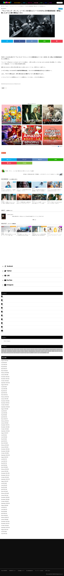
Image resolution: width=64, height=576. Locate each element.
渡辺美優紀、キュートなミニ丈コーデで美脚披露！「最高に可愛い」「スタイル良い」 (20, 322)
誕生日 (35, 352)
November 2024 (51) (5, 402)
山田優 (5, 352)
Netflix (15, 349)
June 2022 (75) (4, 461)
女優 (2, 352)
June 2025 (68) (4, 388)
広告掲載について (21, 570)
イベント (47, 349)
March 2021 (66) (4, 491)
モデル (45, 351)
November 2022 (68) (5, 451)
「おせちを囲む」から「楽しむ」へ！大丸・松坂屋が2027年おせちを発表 (23, 235)
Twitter (35, 219)
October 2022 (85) (5, 453)
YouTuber (32, 349)
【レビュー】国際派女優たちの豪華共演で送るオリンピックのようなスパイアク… (24, 203)
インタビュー (4, 351)
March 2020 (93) (4, 515)
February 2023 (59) (5, 445)
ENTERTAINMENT (17, 2)
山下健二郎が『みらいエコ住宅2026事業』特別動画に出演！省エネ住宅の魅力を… (39, 235)
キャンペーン (9, 351)
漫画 (25, 352)
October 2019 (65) (5, 525)
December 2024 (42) (5, 400)
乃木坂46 (56, 351)
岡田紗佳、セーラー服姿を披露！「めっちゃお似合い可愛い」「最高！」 (17, 296)
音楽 (48, 352)
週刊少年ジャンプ (43, 352)
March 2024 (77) (4, 418)
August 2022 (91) (4, 457)
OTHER (50, 2)
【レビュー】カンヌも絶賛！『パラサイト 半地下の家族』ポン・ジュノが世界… (39, 203)
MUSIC (46, 2)
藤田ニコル (31, 352)
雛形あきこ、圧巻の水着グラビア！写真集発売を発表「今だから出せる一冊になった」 (20, 300)
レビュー (49, 351)
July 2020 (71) (4, 507)
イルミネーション (53, 349)
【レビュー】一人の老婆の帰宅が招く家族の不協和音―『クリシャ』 (24, 190)
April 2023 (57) (4, 441)
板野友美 (22, 352)
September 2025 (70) (5, 382)
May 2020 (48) (4, 511)
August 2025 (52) (4, 384)
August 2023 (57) (4, 433)
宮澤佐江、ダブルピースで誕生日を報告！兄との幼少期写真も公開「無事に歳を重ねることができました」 (24, 326)
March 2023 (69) (4, 443)
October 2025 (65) (5, 380)
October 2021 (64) (5, 477)
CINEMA (24, 2)
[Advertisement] (32, 51)
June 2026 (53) (4, 364)
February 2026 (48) (5, 372)
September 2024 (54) (5, 406)
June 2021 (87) (4, 485)
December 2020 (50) (5, 497)
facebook (10, 266)
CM (5, 349)
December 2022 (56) (5, 449)
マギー (42, 351)
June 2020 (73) (4, 509)
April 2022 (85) (4, 465)
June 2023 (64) (4, 437)
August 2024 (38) (4, 408)
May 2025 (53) (4, 390)
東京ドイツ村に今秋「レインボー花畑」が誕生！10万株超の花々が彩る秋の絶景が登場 (20, 307)
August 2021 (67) (4, 481)
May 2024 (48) (4, 414)
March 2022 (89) (4, 467)
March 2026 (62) (4, 370)
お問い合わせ (47, 570)
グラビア (18, 351)
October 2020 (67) (5, 501)
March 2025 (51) (4, 394)
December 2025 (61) (5, 376)
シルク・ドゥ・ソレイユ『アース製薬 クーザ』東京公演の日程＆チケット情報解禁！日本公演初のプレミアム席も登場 (26, 319)
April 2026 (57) (4, 368)
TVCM (25, 349)
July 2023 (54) (4, 435)
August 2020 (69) (4, 505)
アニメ (43, 349)
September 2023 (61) (5, 431)
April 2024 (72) (4, 416)
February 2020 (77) (5, 517)
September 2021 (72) (5, 479)
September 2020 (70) (5, 503)
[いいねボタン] (3, 88)
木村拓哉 (17, 352)
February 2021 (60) (5, 493)
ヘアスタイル (38, 351)
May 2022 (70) (4, 463)
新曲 (12, 352)
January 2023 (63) (4, 447)
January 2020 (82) (4, 519)
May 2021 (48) (4, 487)
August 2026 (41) (4, 360)
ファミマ (26, 351)
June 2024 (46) (4, 412)
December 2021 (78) (5, 473)
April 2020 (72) (4, 513)
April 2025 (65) (4, 392)
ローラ (53, 351)
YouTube (9, 280)
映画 (14, 352)
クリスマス (14, 351)
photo (18, 349)
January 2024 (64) (4, 422)
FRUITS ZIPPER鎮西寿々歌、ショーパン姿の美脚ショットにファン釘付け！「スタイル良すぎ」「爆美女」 (24, 315)
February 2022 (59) (5, 469)
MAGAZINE (36, 2)
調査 (38, 352)
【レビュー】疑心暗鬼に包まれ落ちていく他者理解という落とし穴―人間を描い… (39, 190)
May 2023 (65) (4, 439)
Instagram (10, 285)
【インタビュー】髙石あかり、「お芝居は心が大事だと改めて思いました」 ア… (8, 190)
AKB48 (3, 349)
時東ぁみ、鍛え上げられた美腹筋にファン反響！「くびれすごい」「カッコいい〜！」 (20, 303)
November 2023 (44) (5, 427)
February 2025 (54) (5, 396)
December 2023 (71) (5, 424)
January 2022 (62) (4, 471)
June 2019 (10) (4, 533)
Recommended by (55, 146)
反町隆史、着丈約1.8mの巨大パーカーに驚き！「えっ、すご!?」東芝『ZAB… (8, 235)
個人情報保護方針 (29, 570)
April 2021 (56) (4, 489)
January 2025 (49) (4, 398)
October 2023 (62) (5, 428)
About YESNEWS (4, 570)
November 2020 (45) (5, 499)
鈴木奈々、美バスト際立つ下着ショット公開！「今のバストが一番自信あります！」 (19, 330)
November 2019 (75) (5, 523)
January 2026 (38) (4, 374)
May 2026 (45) (4, 366)
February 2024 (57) (5, 420)
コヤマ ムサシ (10, 214)
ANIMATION (30, 2)
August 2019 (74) (4, 529)
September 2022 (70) (5, 455)
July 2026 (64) (4, 362)
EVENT (41, 2)
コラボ (22, 351)
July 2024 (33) (4, 410)
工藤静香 (8, 352)
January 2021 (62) (4, 495)
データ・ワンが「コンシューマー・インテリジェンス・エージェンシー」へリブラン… (54, 235)
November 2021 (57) (5, 475)
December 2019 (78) (5, 521)
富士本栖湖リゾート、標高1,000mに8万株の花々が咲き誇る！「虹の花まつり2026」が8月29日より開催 (23, 311)
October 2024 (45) (5, 404)
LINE (8, 275)
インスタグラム (59, 349)
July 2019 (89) (4, 531)
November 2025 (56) (5, 378)
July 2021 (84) (4, 483)
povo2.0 (21, 349)
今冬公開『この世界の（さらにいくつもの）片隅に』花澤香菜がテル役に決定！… (8, 203)
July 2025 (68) (4, 386)
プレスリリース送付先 (39, 570)
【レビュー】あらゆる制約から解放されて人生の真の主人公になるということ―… (54, 190)
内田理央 (60, 351)
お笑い (36, 349)
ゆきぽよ (39, 349)
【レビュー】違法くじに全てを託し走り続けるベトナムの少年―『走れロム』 (54, 203)
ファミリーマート (32, 351)
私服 (27, 352)
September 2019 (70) (5, 527)
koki (12, 349)
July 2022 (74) (4, 459)
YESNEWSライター (12, 570)
